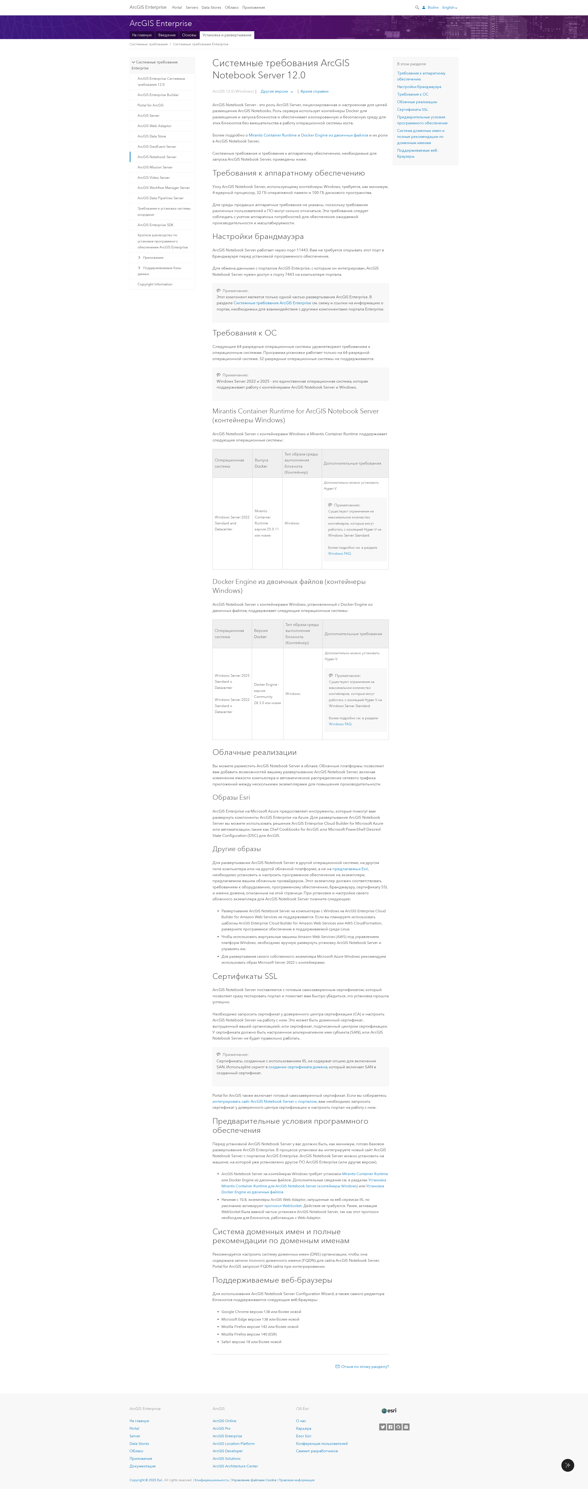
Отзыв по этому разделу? (365, 1366)
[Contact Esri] (406, 1427)
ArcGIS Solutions (226, 1458)
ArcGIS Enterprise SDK (155, 225)
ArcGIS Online (224, 1421)
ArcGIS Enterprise (148, 7)
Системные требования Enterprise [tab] (154, 65)
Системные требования (149, 44)
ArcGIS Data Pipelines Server (161, 198)
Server (135, 1436)
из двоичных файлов (334, 135)
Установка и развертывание (227, 35)
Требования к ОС (412, 94)
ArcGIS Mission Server (155, 167)
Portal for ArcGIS (151, 105)
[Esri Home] (389, 1410)
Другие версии (274, 91)
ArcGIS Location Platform (234, 1443)
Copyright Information (155, 284)
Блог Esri (303, 1436)
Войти (433, 7)
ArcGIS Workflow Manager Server (164, 188)
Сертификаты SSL (412, 109)
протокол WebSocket (283, 1206)
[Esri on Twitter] (382, 1427)
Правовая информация (296, 1480)
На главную (142, 35)
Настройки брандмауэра (419, 87)
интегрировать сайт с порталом (264, 1101)
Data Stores (211, 7)
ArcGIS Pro (222, 1428)
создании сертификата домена (298, 1067)
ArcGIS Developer (228, 1451)
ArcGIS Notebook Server (157, 157)
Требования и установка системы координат (164, 211)
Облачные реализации (417, 102)
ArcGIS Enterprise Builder (158, 95)
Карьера (303, 1428)
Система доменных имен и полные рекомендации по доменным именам (420, 136)
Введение (167, 35)
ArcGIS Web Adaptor (154, 126)
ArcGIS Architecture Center (235, 1466)
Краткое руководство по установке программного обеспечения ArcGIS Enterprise (163, 241)
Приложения (253, 7)
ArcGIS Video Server (154, 178)
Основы (189, 35)
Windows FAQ (339, 553)
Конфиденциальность (212, 1480)
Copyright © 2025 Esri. (146, 1480)
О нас (301, 1421)
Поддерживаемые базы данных (159, 271)
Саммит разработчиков (317, 1451)
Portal (177, 7)
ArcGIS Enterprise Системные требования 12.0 (161, 82)
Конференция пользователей (322, 1443)
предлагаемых (350, 869)
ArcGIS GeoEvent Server (157, 147)
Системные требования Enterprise (201, 44)
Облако (232, 7)
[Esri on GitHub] (398, 1427)
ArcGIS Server (148, 116)
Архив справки (314, 91)
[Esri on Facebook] (390, 1427)
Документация (142, 1466)
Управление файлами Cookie (253, 1480)
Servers (192, 7)
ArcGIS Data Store (152, 136)
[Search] (417, 7)
